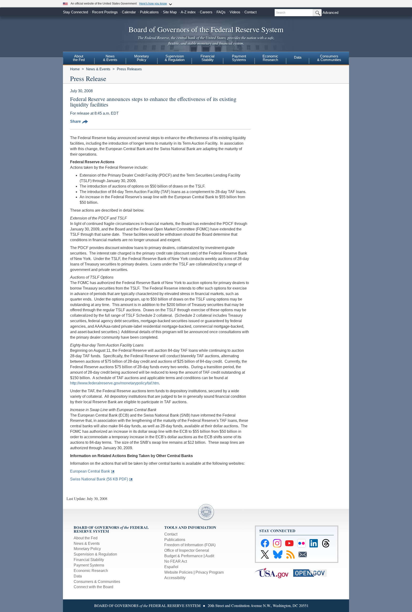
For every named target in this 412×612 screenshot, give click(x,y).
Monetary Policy (87, 549)
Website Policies (178, 572)
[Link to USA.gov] (274, 573)
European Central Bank (90, 471)
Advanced (330, 12)
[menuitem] (78, 58)
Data (297, 57)
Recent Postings (105, 12)
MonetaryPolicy (141, 58)
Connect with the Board (93, 587)
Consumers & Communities (329, 58)
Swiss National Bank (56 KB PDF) (99, 479)
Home (75, 69)
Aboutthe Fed (79, 58)
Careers (206, 12)
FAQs (221, 12)
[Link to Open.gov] (312, 573)
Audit (209, 556)
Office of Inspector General (186, 550)
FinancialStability (207, 58)
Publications (149, 12)
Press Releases (129, 69)
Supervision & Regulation (95, 554)
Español (171, 567)
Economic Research (91, 571)
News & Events (98, 69)
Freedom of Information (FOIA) (190, 545)
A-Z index (188, 12)
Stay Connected (75, 12)
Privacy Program (210, 572)
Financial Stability (89, 560)
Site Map (170, 12)
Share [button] (75, 121)
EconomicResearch (270, 58)
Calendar (129, 12)
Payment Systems (89, 565)
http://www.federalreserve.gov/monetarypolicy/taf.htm (114, 383)
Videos (235, 12)
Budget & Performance (183, 556)
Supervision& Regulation (175, 58)
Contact (250, 12)
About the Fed (86, 538)
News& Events (110, 58)
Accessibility (174, 578)
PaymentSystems (239, 58)
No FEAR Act (175, 561)
